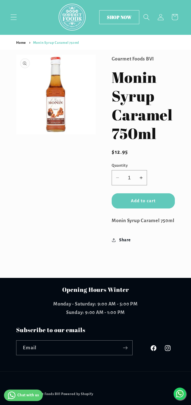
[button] (13, 17)
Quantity (120, 165)
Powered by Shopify (77, 394)
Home (21, 43)
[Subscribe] (125, 347)
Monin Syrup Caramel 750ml (56, 43)
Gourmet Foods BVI (45, 394)
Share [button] (125, 240)
